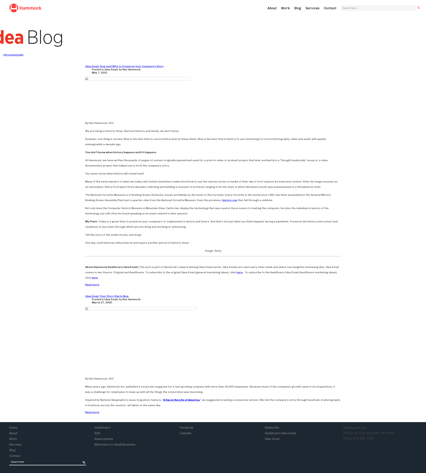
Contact (330, 8)
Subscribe (272, 427)
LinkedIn (186, 433)
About (272, 8)
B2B (97, 433)
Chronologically (13, 54)
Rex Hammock (131, 69)
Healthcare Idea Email (280, 433)
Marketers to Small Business (114, 444)
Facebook (186, 427)
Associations (103, 439)
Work (285, 8)
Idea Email (111, 69)
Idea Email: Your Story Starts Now (107, 296)
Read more (92, 284)
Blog (297, 8)
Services (313, 8)
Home (13, 427)
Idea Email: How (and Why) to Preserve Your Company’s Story (124, 66)
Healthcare (102, 427)
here (240, 272)
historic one (229, 200)
